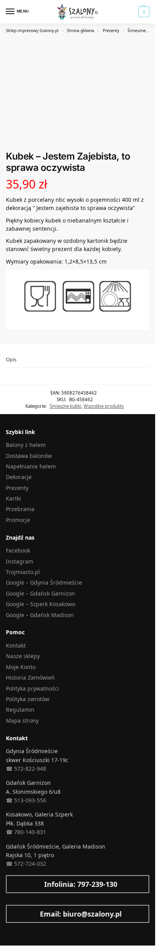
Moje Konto (21, 667)
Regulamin (20, 709)
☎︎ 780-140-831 (26, 832)
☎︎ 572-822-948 (26, 768)
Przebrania (20, 509)
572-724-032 (29, 863)
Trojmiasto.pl (23, 572)
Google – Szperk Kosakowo (40, 604)
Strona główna (80, 30)
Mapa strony (22, 720)
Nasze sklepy (23, 656)
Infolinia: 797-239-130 (80, 884)
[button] (142, 11)
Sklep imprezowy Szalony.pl (32, 30)
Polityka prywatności (32, 688)
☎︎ (9, 863)
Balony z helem (26, 445)
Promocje (18, 520)
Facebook (18, 550)
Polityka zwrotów (27, 699)
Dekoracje (19, 477)
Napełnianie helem (31, 466)
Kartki (13, 498)
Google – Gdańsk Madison (40, 615)
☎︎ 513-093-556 (26, 800)
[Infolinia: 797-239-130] (10, 884)
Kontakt (16, 645)
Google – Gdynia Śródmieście (44, 582)
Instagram (19, 561)
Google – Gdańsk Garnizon (40, 593)
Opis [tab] (11, 359)
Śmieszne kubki (142, 30)
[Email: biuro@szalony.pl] (10, 914)
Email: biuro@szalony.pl (81, 914)
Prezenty (111, 30)
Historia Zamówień (30, 677)
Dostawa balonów (29, 455)
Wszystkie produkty (104, 406)
